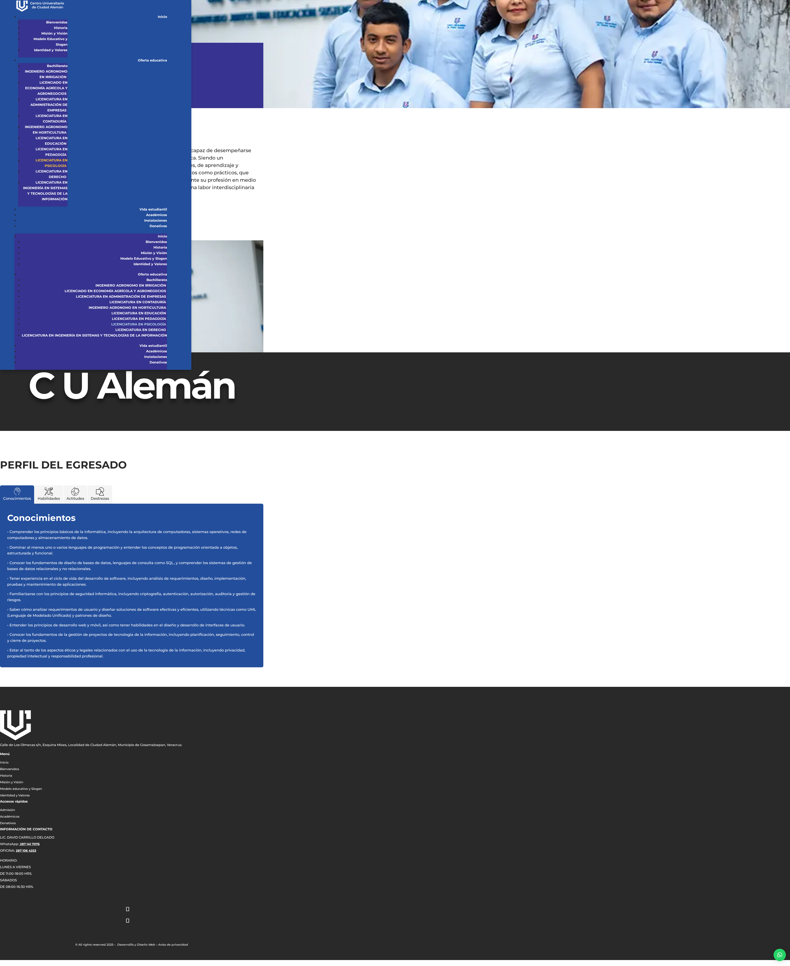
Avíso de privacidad (173, 944)
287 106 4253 (26, 851)
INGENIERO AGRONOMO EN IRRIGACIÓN (131, 285)
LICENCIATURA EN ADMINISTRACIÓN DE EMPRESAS (48, 104)
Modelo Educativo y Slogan (143, 258)
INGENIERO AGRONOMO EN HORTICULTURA (128, 308)
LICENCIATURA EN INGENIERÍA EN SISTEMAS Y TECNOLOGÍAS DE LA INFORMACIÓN (94, 335)
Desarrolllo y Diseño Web (136, 944)
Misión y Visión (54, 33)
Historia (60, 28)
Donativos (158, 226)
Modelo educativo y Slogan (21, 789)
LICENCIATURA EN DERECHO (141, 330)
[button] (780, 955)
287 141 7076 (30, 844)
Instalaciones (155, 220)
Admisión (7, 810)
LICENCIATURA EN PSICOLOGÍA (139, 324)
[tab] (17, 494)
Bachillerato (57, 66)
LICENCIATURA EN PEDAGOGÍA (139, 319)
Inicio (162, 17)
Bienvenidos (56, 22)
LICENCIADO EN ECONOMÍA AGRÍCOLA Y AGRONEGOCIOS (46, 88)
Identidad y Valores (50, 50)
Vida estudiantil (153, 209)
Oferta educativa (152, 60)
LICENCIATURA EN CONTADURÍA (138, 302)
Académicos (156, 215)
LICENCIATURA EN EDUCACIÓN (139, 313)
